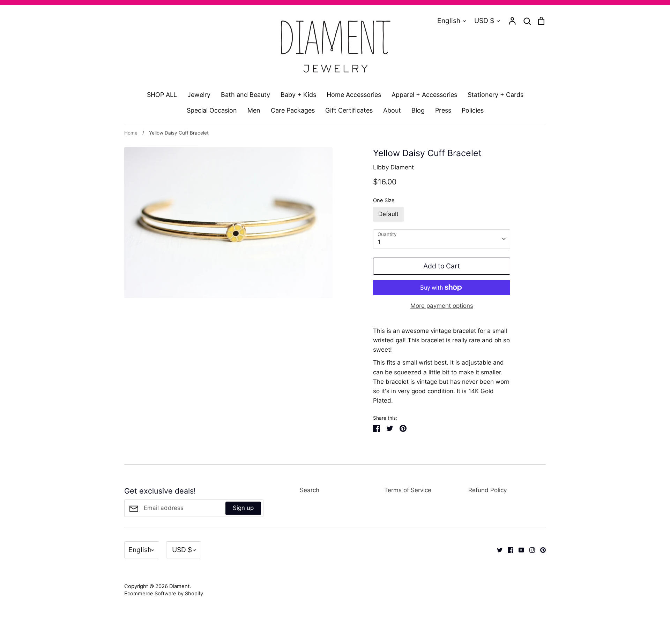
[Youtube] (518, 549)
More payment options (441, 305)
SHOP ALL (162, 94)
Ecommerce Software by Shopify (163, 593)
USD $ (484, 20)
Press (443, 110)
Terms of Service (407, 490)
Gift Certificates (349, 110)
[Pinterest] (540, 549)
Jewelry (198, 94)
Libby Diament (393, 167)
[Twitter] (497, 549)
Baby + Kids (298, 94)
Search (309, 490)
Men (253, 110)
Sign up (243, 507)
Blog (418, 110)
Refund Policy (487, 490)
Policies (473, 110)
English (448, 20)
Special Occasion (212, 110)
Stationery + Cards (495, 94)
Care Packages (293, 110)
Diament (179, 586)
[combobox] (441, 239)
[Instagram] (529, 549)
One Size (384, 200)
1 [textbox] (379, 241)
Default (388, 214)
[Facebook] (507, 549)
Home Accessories (354, 94)
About (392, 110)
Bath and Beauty (245, 94)
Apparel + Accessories (424, 94)
